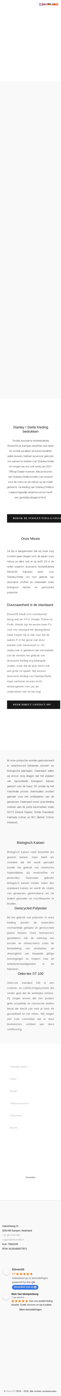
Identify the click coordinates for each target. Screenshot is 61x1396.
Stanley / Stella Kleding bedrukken (30, 429)
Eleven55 (18, 1269)
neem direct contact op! (32, 704)
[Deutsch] (48, 4)
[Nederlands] (40, 4)
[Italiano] (51, 4)
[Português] (54, 4)
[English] (43, 4)
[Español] (57, 4)
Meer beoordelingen (30, 1309)
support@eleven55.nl (13, 1239)
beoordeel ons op (23, 1287)
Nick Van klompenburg (24, 1294)
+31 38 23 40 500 (11, 1235)
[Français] (46, 4)
